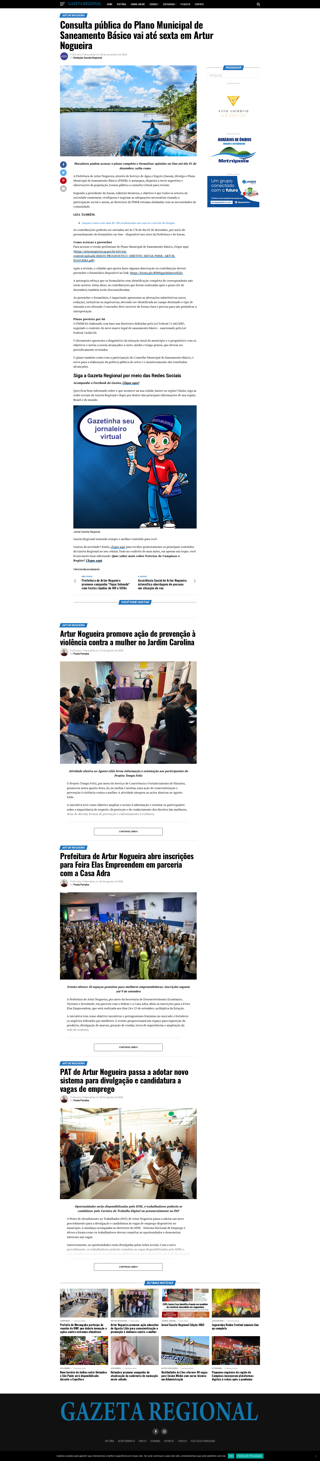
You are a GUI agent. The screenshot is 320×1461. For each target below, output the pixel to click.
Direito (142, 1441)
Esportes (169, 1441)
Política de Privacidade (203, 1441)
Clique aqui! (130, 383)
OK (231, 1456)
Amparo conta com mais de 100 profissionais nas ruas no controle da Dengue (128, 223)
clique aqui (118, 547)
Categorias (169, 4)
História (121, 4)
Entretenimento (126, 1441)
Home (109, 4)
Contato (199, 4)
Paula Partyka (81, 653)
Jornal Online (138, 4)
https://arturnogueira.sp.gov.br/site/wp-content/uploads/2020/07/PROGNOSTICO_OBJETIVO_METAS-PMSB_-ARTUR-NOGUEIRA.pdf (124, 255)
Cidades (154, 4)
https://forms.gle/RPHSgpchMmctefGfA (156, 273)
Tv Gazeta (185, 4)
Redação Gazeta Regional (88, 57)
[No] (316, 1456)
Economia (155, 1441)
